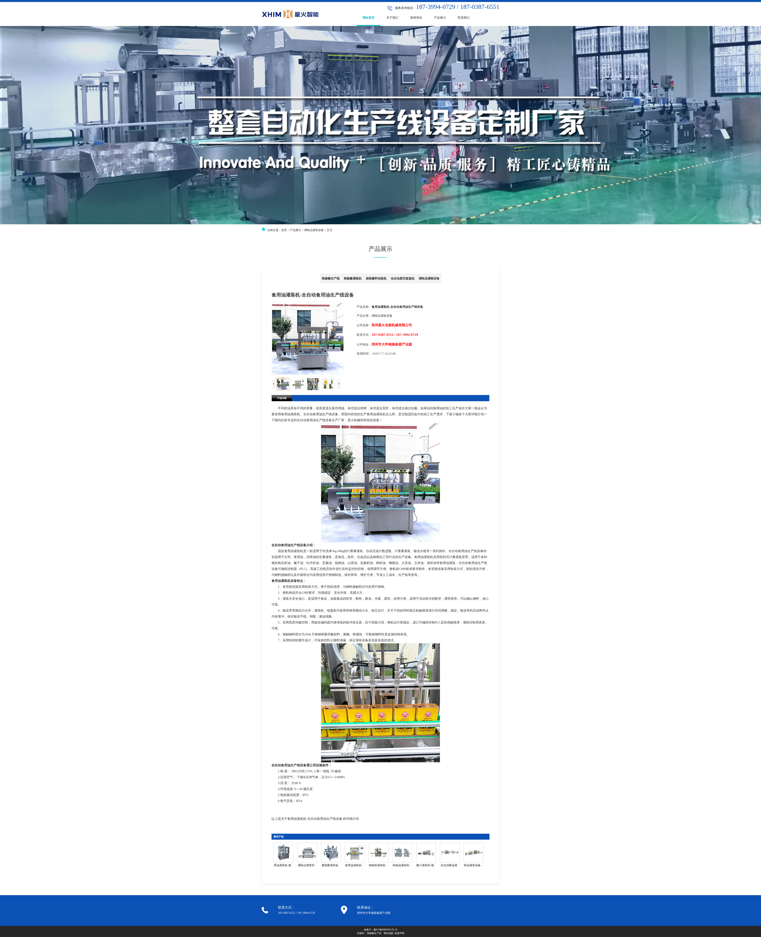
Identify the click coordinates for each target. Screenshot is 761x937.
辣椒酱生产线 (331, 278)
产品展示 (295, 230)
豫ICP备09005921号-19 (385, 929)
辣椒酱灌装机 (353, 278)
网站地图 (388, 933)
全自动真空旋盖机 (403, 278)
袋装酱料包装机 (376, 278)
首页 (284, 230)
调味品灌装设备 (314, 230)
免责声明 (399, 933)
